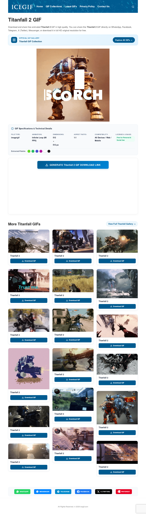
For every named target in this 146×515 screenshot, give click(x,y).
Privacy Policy (87, 6)
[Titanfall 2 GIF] (28, 241)
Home (39, 6)
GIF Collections (54, 6)
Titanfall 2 (15, 255)
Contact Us (103, 6)
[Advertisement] (73, 191)
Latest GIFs (71, 6)
